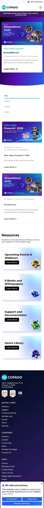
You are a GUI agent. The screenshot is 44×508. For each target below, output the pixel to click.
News (4, 446)
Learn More (11, 262)
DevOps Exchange (9, 449)
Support (5, 410)
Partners (5, 437)
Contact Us (6, 453)
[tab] (22, 96)
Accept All (12, 499)
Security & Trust (8, 466)
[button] (40, 7)
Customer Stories (9, 413)
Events (4, 419)
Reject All (32, 499)
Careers (5, 440)
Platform (5, 407)
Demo (4, 423)
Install (4, 479)
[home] (10, 7)
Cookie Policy (7, 470)
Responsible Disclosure (11, 476)
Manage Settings (22, 503)
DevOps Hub (7, 416)
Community (6, 443)
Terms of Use (7, 473)
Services (5, 426)
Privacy (5, 463)
